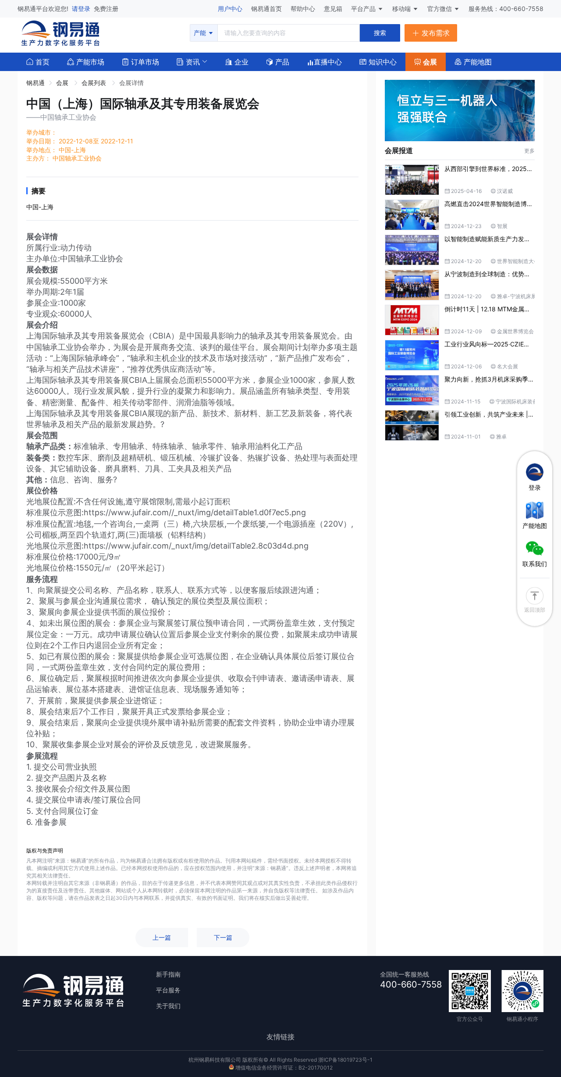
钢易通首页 (267, 8)
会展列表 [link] (95, 82)
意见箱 (334, 8)
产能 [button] (201, 32)
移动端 (402, 8)
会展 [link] (63, 82)
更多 (529, 150)
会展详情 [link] (131, 82)
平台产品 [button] (363, 8)
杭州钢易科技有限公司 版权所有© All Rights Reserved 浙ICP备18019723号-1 (280, 1059)
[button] (188, 61)
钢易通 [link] (35, 82)
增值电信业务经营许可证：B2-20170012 (283, 1067)
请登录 (82, 8)
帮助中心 (304, 8)
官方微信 (440, 8)
